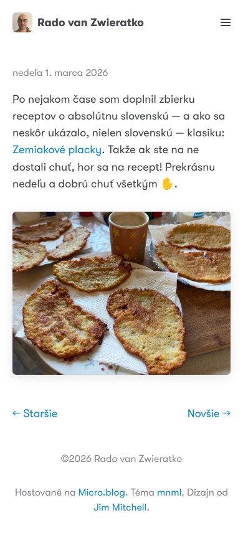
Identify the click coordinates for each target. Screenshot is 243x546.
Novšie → (209, 414)
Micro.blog (102, 492)
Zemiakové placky (57, 150)
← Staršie (34, 414)
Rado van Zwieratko (90, 22)
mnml (169, 492)
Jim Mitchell (119, 507)
